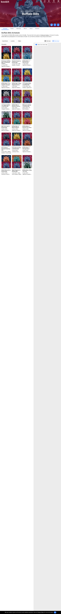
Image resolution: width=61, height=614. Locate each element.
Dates (19, 41)
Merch (25, 28)
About (31, 28)
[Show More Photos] (51, 24)
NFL (25, 35)
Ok (55, 612)
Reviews (37, 28)
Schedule (5, 28)
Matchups (19, 28)
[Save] (55, 24)
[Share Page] (58, 24)
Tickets (12, 28)
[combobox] (5, 41)
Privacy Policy (41, 612)
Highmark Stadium (45, 35)
